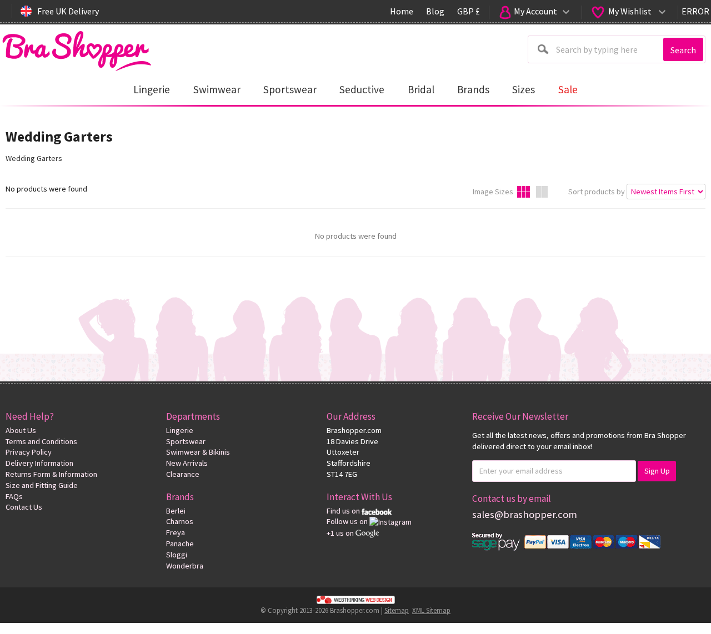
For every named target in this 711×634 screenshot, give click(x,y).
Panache (180, 544)
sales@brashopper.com (524, 514)
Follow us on (348, 521)
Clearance (182, 474)
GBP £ (468, 11)
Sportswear (186, 441)
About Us (21, 430)
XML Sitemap (431, 610)
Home (401, 11)
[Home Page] (76, 48)
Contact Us (24, 507)
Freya (175, 532)
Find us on (344, 511)
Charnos (179, 521)
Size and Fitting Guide (42, 485)
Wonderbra (184, 566)
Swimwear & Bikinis (198, 452)
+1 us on (341, 533)
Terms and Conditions (41, 441)
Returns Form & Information (51, 474)
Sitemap (396, 610)
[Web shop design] (355, 600)
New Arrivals (187, 463)
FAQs (14, 496)
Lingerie (179, 430)
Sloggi (176, 555)
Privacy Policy (29, 452)
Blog (435, 11)
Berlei (176, 511)
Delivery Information (39, 463)
